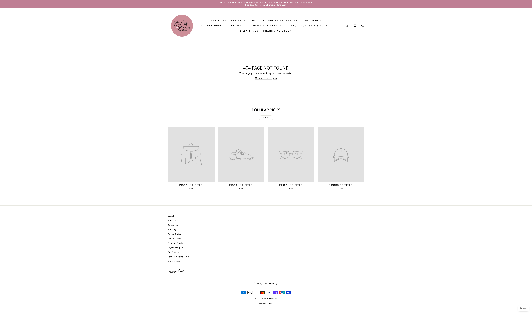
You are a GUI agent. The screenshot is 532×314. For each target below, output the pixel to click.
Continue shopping (266, 78)
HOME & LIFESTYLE (267, 26)
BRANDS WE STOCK (277, 31)
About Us (172, 220)
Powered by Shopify (266, 303)
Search (171, 216)
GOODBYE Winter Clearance (275, 20)
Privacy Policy (174, 238)
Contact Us (173, 225)
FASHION (312, 20)
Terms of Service (176, 243)
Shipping (172, 229)
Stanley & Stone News (178, 257)
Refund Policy (174, 234)
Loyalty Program (176, 247)
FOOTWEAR (238, 26)
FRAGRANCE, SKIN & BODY (309, 26)
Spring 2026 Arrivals (228, 20)
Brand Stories (174, 261)
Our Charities (174, 252)
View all (266, 118)
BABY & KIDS (249, 31)
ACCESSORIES (212, 26)
